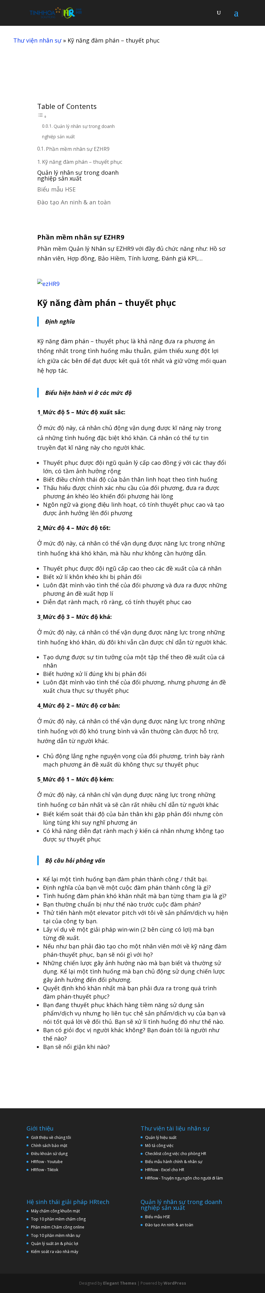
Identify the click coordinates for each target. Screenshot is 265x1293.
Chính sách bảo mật (49, 1145)
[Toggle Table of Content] (42, 116)
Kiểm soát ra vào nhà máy (54, 1251)
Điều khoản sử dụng (49, 1153)
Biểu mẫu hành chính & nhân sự (175, 1161)
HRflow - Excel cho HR (164, 1169)
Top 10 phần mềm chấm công (58, 1219)
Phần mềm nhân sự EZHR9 (78, 149)
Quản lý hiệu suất (160, 1137)
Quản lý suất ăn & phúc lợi (54, 1243)
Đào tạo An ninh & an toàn (74, 202)
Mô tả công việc (159, 1145)
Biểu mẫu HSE (56, 189)
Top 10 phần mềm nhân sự (56, 1235)
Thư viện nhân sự (37, 40)
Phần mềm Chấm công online (57, 1227)
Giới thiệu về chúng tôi (51, 1137)
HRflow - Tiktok (44, 1169)
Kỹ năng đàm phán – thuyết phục (82, 161)
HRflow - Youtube (47, 1161)
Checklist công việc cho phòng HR (175, 1153)
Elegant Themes (119, 1283)
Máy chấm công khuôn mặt (55, 1211)
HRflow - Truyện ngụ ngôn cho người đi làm (184, 1178)
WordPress (175, 1283)
